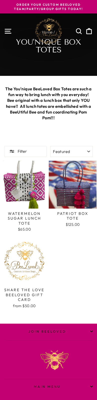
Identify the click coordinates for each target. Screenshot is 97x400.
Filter (22, 151)
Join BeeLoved (47, 331)
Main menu (47, 387)
